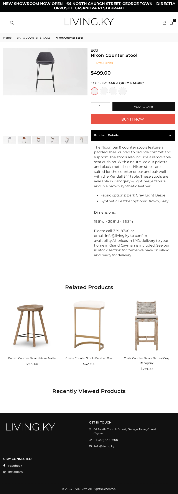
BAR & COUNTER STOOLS (33, 37)
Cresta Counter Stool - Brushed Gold (89, 358)
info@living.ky (104, 446)
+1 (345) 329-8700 (106, 440)
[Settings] (164, 22)
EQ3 (94, 50)
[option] (45, 71)
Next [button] (83, 90)
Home (7, 37)
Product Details (106, 135)
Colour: (117, 83)
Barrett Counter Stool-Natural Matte (32, 358)
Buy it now (132, 119)
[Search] (12, 22)
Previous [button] (7, 90)
